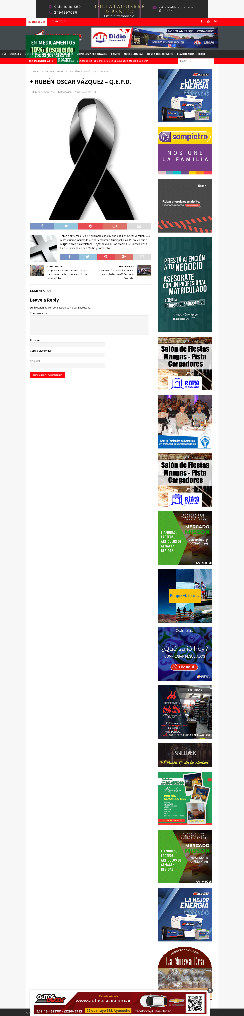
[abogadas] (122, 16)
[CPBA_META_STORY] (185, 330)
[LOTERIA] (185, 678)
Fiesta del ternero (160, 54)
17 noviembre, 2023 (45, 91)
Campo (115, 54)
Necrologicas (133, 54)
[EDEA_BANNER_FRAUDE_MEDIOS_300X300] (185, 230)
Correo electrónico (41, 350)
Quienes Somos (36, 22)
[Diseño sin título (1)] (185, 823)
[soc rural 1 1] (185, 388)
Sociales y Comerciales (57, 54)
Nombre (35, 340)
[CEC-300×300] (185, 446)
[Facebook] (201, 21)
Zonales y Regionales (92, 54)
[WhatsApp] (215, 21)
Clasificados (186, 54)
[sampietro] (185, 172)
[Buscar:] (196, 60)
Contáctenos (59, 21)
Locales (15, 54)
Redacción (66, 91)
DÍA (4, 54)
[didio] (154, 46)
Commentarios (38, 313)
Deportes (31, 54)
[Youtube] (208, 21)
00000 (201, 54)
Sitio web (35, 361)
